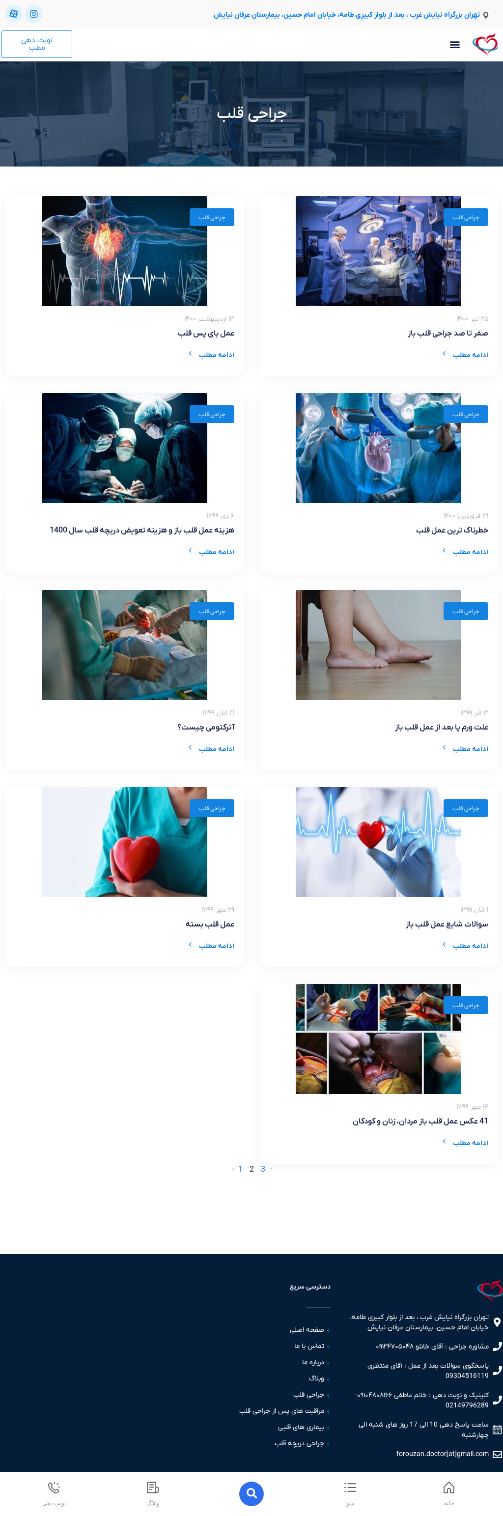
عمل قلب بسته (210, 924)
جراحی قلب (465, 218)
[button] (455, 44)
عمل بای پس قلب (206, 333)
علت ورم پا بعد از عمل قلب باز (441, 727)
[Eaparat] (14, 14)
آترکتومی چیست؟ (205, 727)
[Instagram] (34, 14)
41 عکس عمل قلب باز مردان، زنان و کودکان (420, 1121)
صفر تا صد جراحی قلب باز (448, 333)
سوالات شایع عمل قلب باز (447, 924)
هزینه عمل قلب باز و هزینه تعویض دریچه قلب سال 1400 (142, 530)
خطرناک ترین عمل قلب (452, 530)
